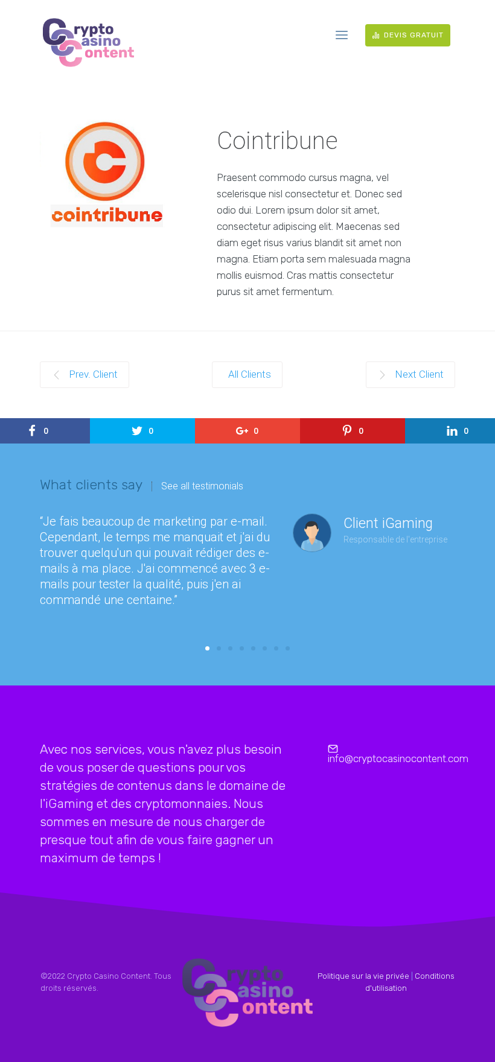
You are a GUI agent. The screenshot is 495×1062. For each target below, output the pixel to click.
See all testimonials (202, 486)
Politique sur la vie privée (363, 976)
